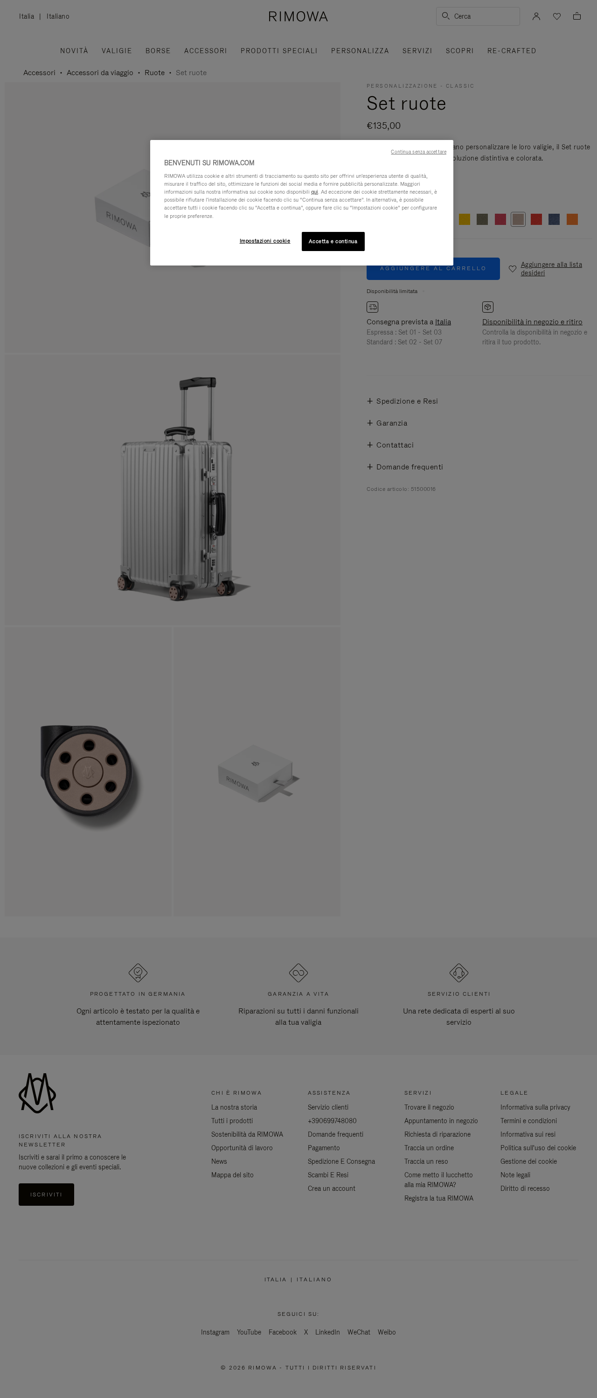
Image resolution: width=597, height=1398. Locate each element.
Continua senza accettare (418, 151)
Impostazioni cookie (265, 241)
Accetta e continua (333, 241)
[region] (301, 203)
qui (314, 192)
